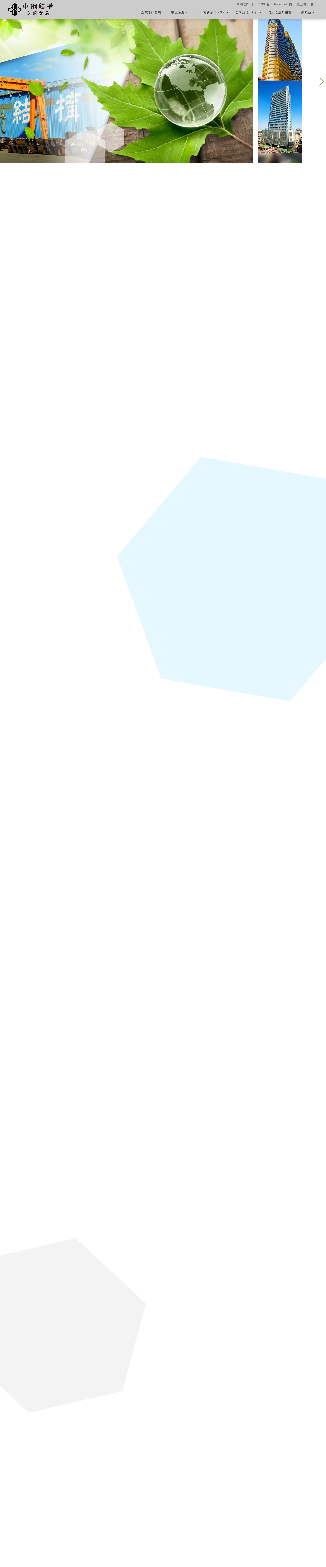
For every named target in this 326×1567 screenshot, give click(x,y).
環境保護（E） (182, 12)
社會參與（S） (214, 12)
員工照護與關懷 (279, 12)
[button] (321, 82)
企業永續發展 (151, 12)
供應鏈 (306, 12)
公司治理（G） (247, 12)
